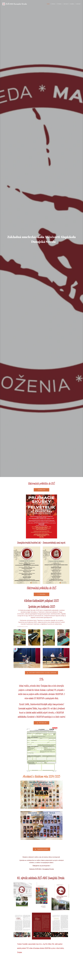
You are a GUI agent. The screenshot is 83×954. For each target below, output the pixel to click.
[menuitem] (48, 3)
